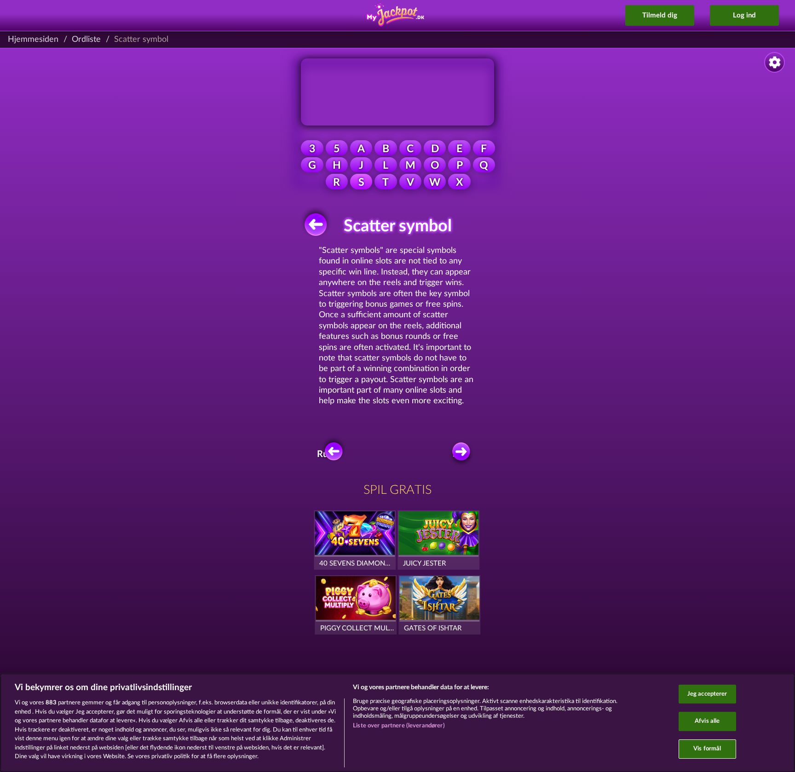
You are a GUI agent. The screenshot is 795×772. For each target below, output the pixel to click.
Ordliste (86, 39)
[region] (397, 722)
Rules (328, 454)
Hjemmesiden (33, 39)
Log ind (744, 15)
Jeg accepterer (707, 694)
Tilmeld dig (659, 15)
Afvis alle (707, 721)
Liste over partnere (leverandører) (398, 726)
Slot (460, 454)
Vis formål (707, 749)
